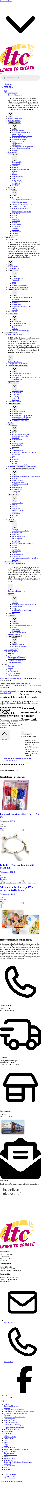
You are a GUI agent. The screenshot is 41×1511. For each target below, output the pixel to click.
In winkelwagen (26, 734)
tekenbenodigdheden (18, 182)
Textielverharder (17, 487)
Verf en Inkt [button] (12, 189)
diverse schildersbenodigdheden (22, 136)
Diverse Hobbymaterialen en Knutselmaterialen (19, 1411)
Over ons (11, 666)
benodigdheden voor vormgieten (22, 625)
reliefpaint (15, 228)
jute (13, 448)
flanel (13, 441)
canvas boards (16, 134)
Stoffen (10, 422)
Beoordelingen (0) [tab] (25, 758)
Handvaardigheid (9, 1419)
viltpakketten (16, 514)
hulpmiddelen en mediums (20, 137)
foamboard (15, 280)
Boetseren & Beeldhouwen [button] (12, 562)
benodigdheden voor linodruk (21, 132)
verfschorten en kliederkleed (21, 148)
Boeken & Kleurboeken (15, 660)
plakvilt (14, 506)
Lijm (5, 1440)
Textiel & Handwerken (15, 334)
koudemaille (16, 213)
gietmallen (15, 627)
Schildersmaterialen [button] (14, 122)
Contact (10, 668)
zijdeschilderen (16, 491)
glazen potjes (16, 540)
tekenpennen (16, 184)
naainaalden (15, 547)
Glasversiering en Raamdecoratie (14, 1417)
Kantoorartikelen (9, 1433)
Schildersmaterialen (14, 120)
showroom (28, 749)
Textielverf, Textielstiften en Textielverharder (22, 467)
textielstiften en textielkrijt (20, 484)
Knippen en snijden (10, 1437)
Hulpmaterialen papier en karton (18, 287)
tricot (13, 456)
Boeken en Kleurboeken (11, 1406)
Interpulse (19, 1481)
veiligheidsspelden (17, 554)
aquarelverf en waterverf (19, 203)
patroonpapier (16, 549)
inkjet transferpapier (18, 482)
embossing (15, 299)
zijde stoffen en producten (20, 465)
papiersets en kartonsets (19, 285)
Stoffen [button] (11, 424)
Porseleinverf (16, 612)
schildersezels (16, 145)
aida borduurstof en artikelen (21, 434)
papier (14, 283)
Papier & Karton (13, 239)
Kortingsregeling (13, 671)
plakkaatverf (16, 226)
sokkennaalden (16, 551)
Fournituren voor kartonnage (21, 301)
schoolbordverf (16, 231)
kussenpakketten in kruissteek (21, 417)
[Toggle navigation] (1, 73)
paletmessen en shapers (19, 139)
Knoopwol (15, 398)
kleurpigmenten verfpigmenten (21, 212)
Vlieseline (15, 463)
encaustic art (16, 164)
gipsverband (16, 631)
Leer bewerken (8, 1438)
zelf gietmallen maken (19, 632)
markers (14, 175)
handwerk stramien (18, 443)
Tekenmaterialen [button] (13, 154)
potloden (14, 178)
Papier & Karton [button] (9, 237)
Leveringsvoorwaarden (15, 673)
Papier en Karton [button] (13, 270)
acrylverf (15, 201)
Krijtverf (14, 215)
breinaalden (15, 534)
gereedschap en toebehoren (20, 646)
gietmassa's (15, 629)
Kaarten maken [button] (13, 313)
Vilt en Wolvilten (13, 493)
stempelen (15, 310)
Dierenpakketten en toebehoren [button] (18, 365)
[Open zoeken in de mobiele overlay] (20, 78)
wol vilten (15, 515)
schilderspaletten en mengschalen (22, 147)
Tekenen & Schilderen (15, 95)
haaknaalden (16, 542)
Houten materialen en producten (14, 1426)
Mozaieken (11, 653)
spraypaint (15, 233)
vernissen (15, 150)
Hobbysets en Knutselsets (13, 678)
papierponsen (16, 302)
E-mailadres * (9, 1204)
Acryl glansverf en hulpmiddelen (22, 199)
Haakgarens (15, 396)
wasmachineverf (17, 489)
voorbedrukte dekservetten (20, 419)
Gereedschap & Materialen (16, 657)
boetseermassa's (17, 606)
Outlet (6, 91)
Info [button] (5, 664)
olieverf (14, 222)
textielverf (15, 486)
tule (13, 458)
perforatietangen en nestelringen (22, 306)
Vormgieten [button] (12, 615)
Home (2, 678)
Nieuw (6, 1444)
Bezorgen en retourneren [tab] (12, 760)
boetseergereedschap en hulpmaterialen (24, 604)
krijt (13, 173)
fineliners (15, 165)
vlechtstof (15, 461)
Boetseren (11, 593)
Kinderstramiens (17, 413)
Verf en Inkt (11, 187)
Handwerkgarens (13, 381)
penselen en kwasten (18, 141)
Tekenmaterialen (13, 152)
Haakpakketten (16, 375)
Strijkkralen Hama (9, 1458)
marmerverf (15, 219)
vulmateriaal (16, 556)
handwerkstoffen (17, 445)
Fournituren (11, 519)
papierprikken (16, 304)
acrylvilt (14, 505)
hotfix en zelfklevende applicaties (22, 543)
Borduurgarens (16, 392)
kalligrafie (15, 171)
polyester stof (16, 454)
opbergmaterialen (17, 176)
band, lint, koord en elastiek (20, 531)
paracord (8, 685)
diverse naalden (17, 538)
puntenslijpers (16, 180)
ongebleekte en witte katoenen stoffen (24, 452)
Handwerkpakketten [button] (14, 403)
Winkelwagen (8, 87)
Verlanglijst (7, 86)
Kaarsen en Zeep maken (11, 1429)
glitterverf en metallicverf (20, 208)
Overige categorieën (14, 662)
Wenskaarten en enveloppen (21, 330)
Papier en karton (17, 325)
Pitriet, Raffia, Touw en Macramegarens (16, 1449)
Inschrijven (19, 1214)
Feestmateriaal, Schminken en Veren (15, 1413)
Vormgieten (11, 613)
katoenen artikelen (17, 450)
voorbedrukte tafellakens (19, 420)
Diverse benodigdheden (19, 323)
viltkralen (15, 512)
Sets (13, 327)
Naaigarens (15, 400)
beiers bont (15, 438)
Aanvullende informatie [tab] (11, 758)
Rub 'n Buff (15, 230)
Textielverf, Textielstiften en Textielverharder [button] (21, 468)
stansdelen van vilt (17, 510)
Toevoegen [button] (3, 828)
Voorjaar (6, 1467)
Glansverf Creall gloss (19, 206)
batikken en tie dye (18, 480)
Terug (10, 116)
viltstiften (15, 185)
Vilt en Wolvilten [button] (13, 495)
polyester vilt (16, 508)
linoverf (14, 217)
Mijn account (8, 84)
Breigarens (15, 394)
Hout (9, 655)
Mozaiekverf (16, 221)
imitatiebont (15, 447)
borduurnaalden (17, 533)
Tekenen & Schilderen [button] (11, 93)
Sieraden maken (13, 651)
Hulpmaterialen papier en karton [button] (18, 289)
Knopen (14, 545)
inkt (13, 210)
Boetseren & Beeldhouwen (16, 564)
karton (14, 282)
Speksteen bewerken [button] (15, 636)
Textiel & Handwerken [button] (11, 332)
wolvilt (14, 517)
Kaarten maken (13, 312)
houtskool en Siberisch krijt (20, 169)
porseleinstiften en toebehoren (21, 610)
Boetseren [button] (12, 595)
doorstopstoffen (17, 439)
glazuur (14, 608)
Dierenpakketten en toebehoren (18, 364)
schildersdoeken (17, 143)
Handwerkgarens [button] (13, 383)
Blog (9, 669)
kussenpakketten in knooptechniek (23, 415)
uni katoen (15, 459)
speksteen (15, 648)
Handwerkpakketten (14, 401)
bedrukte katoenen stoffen (20, 436)
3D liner (14, 478)
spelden (14, 552)
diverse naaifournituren (19, 536)
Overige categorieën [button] (10, 650)
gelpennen (15, 167)
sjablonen (15, 308)
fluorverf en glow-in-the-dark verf (22, 204)
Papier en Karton (13, 268)
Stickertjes (15, 329)
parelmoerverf (16, 224)
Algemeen (7, 1404)
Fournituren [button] (12, 521)
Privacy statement (13, 675)
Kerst (5, 1435)
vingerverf (15, 235)
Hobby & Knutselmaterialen (17, 659)
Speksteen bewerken (14, 634)
